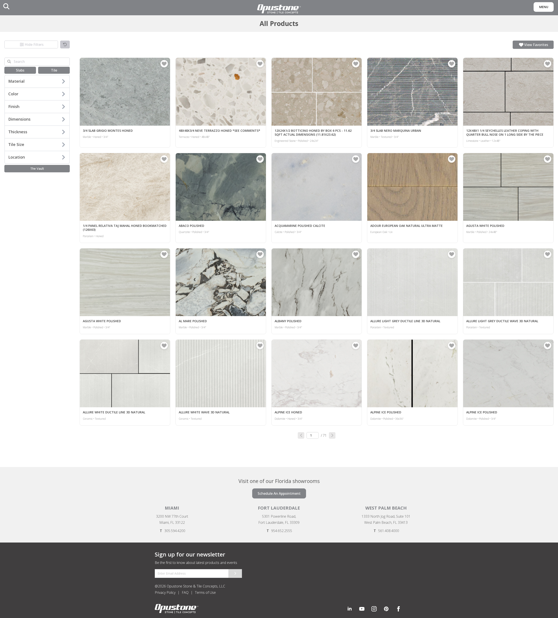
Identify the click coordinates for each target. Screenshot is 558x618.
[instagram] (374, 609)
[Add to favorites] (164, 63)
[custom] (362, 609)
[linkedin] (349, 609)
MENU (543, 7)
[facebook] (398, 609)
